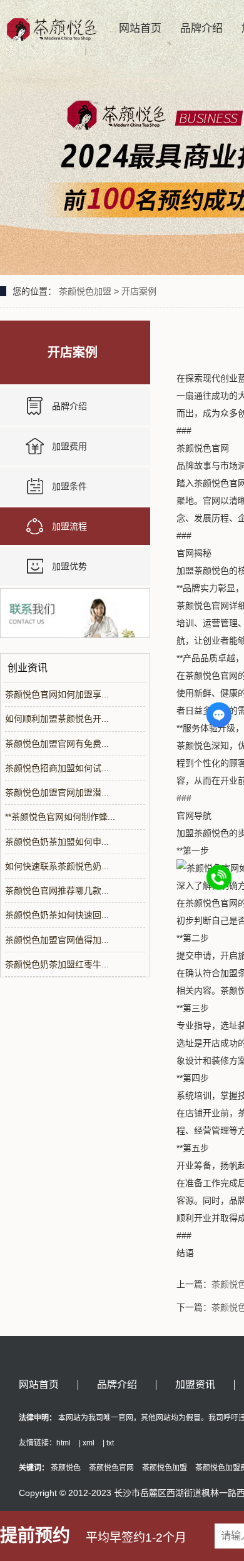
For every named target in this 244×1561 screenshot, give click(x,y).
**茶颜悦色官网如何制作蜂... (60, 817)
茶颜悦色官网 (111, 1468)
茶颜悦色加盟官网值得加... (57, 940)
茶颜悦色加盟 (85, 291)
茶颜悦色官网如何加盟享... (57, 694)
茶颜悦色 (66, 1468)
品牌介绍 (201, 28)
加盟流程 (69, 526)
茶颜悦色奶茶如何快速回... (57, 915)
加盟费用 (69, 446)
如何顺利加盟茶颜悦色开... (57, 719)
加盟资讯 (195, 1385)
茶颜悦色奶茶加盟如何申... (57, 842)
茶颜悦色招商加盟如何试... (57, 768)
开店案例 (138, 291)
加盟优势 (69, 566)
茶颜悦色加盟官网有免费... (57, 744)
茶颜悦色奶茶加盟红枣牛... (57, 964)
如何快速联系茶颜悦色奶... (57, 866)
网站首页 (140, 28)
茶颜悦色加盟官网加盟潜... (57, 792)
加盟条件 (69, 486)
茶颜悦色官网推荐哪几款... (57, 890)
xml (88, 1443)
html (63, 1443)
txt (110, 1443)
